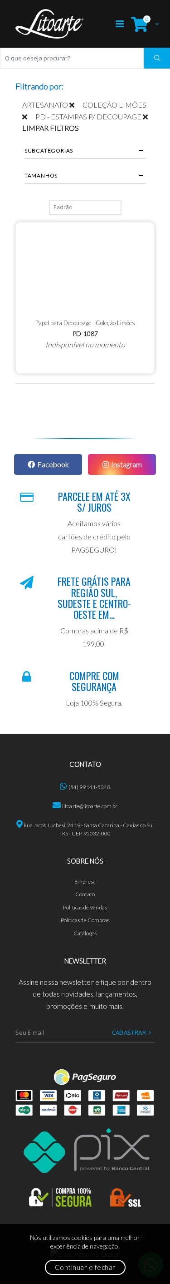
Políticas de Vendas (85, 907)
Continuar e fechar (85, 1267)
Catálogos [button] (85, 933)
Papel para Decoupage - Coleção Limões (85, 322)
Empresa (85, 881)
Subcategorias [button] (48, 150)
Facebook (53, 464)
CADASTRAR (129, 1032)
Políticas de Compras (85, 920)
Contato (85, 894)
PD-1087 (85, 333)
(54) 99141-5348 (89, 787)
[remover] (76, 104)
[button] (143, 24)
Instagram (126, 464)
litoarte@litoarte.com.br (89, 806)
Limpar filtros (50, 127)
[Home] (49, 24)
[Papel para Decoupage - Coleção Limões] (85, 267)
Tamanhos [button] (41, 175)
